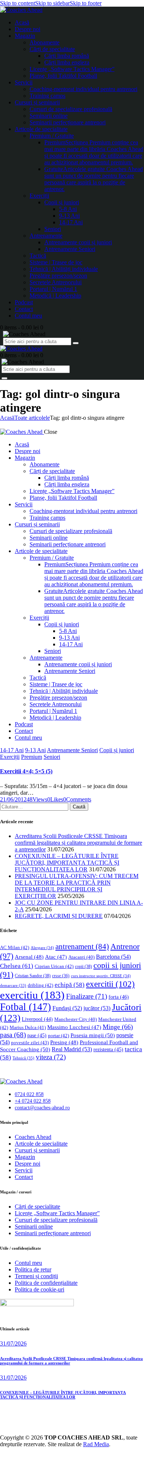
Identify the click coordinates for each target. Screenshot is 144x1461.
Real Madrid (72, 1049)
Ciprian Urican (54, 966)
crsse (60, 976)
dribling (40, 985)
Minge (118, 1027)
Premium (31, 757)
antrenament (82, 946)
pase (37, 1035)
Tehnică (23, 1058)
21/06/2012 (13, 799)
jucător (96, 1008)
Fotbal (25, 1006)
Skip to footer (86, 3)
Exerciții (10, 757)
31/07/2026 (13, 1343)
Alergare (42, 947)
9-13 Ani (35, 750)
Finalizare (86, 996)
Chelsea (16, 965)
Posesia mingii (93, 1035)
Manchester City (75, 1019)
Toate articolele (32, 418)
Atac (56, 957)
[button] (55, 799)
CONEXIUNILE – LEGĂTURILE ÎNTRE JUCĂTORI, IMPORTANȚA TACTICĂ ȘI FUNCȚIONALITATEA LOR (67, 862)
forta (119, 997)
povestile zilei (30, 1042)
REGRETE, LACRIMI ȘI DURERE (59, 916)
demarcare (13, 986)
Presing (64, 1042)
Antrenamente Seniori (72, 750)
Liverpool (37, 1019)
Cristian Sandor (33, 975)
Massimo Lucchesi (74, 1027)
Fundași (67, 1008)
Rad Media (96, 1444)
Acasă (7, 418)
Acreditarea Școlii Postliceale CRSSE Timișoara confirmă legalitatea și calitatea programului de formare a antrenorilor (78, 842)
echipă (70, 984)
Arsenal (29, 957)
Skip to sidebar (52, 3)
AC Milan (14, 947)
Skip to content (17, 3)
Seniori (52, 757)
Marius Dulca (28, 1027)
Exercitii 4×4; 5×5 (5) (26, 771)
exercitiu (32, 995)
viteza (51, 1057)
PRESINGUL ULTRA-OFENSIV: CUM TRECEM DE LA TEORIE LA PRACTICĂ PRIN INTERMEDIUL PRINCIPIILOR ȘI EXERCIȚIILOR (76, 886)
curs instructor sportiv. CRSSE (101, 976)
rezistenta (108, 1049)
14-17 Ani (12, 750)
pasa (13, 1035)
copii (83, 966)
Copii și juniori (116, 750)
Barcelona (113, 957)
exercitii (110, 984)
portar (58, 1035)
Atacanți (81, 957)
